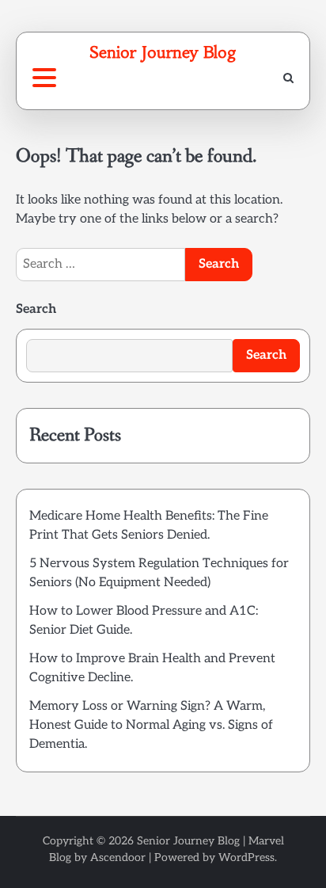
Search (36, 309)
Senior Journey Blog (163, 52)
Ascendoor (118, 857)
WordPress (246, 857)
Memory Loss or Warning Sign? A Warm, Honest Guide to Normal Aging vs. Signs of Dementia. (151, 725)
